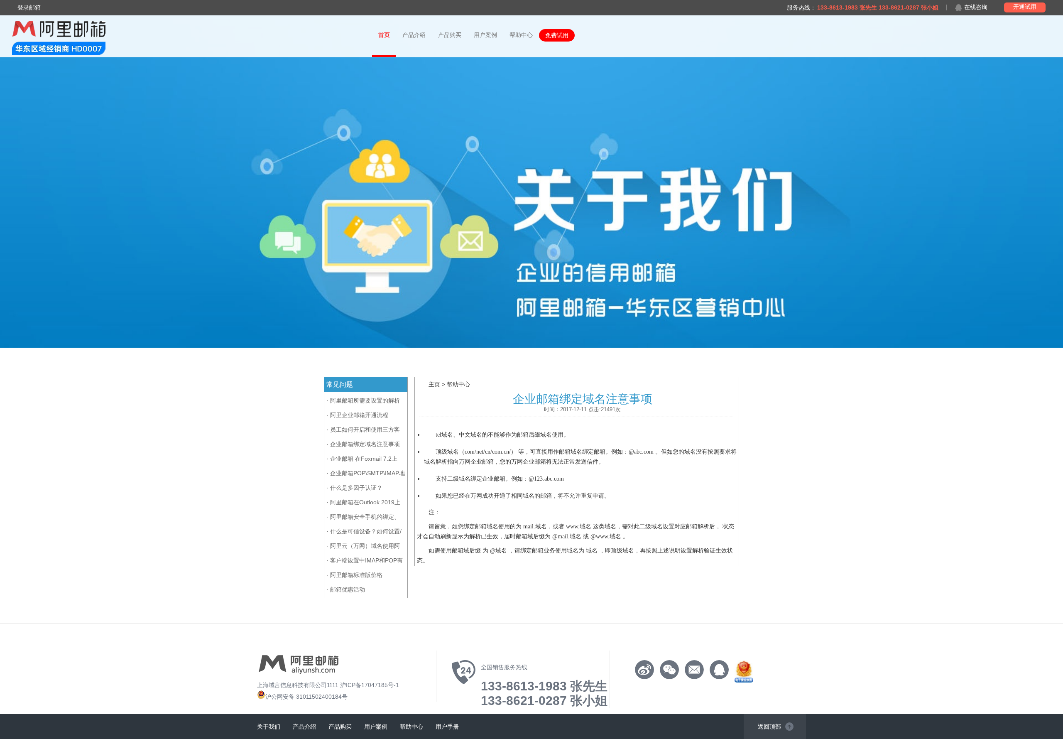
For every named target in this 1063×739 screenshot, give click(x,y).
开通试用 (1024, 6)
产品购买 (449, 35)
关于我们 (268, 726)
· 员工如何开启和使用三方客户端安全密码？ (363, 431)
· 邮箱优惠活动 (345, 589)
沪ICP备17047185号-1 (369, 685)
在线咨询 (975, 7)
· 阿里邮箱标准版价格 (354, 575)
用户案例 (485, 35)
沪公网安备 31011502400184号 (306, 696)
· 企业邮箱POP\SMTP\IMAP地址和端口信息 (365, 474)
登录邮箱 (29, 7)
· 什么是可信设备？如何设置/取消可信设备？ (364, 533)
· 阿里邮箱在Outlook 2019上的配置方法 (363, 503)
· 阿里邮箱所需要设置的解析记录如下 (363, 402)
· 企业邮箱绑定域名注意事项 (363, 444)
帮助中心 (521, 35)
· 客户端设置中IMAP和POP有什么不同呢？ (364, 562)
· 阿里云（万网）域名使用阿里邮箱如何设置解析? (363, 547)
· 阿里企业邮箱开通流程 (357, 415)
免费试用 (556, 35)
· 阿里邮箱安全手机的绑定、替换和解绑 (363, 518)
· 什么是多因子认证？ (354, 487)
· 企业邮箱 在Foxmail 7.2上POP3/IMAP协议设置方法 (361, 460)
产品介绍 (414, 35)
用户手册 (447, 726)
